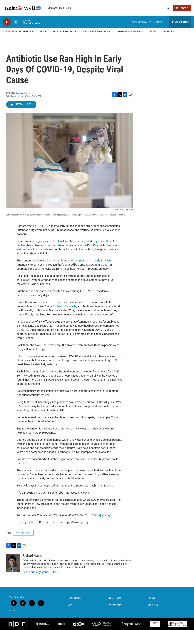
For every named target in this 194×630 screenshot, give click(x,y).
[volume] (15, 22)
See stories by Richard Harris (41, 572)
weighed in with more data (32, 249)
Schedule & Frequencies (18, 31)
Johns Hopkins (59, 241)
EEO (70, 605)
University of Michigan (87, 241)
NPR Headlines (23, 533)
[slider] (20, 21)
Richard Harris (23, 93)
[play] (6, 22)
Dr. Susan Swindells (64, 306)
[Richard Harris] (13, 563)
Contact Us (153, 605)
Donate (183, 8)
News (43, 31)
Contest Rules (114, 598)
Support (169, 31)
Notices (151, 598)
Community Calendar (130, 31)
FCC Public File (75, 598)
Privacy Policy (114, 605)
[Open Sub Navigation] (35, 31)
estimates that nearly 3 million (93, 260)
